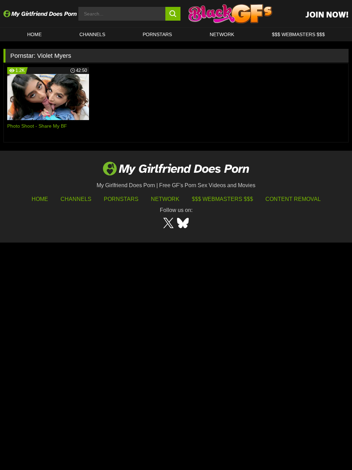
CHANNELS (92, 34)
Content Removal (293, 199)
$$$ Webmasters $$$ (222, 199)
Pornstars (157, 34)
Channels (75, 199)
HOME (34, 34)
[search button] (173, 14)
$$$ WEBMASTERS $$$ (298, 34)
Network (222, 34)
